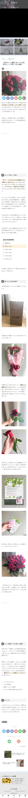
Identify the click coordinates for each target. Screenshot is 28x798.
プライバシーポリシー (20, 791)
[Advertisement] (14, 23)
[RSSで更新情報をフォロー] (18, 741)
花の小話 (5, 721)
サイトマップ (8, 791)
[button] (25, 386)
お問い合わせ (14, 793)
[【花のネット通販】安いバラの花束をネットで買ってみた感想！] (12, 98)
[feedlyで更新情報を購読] (9, 741)
